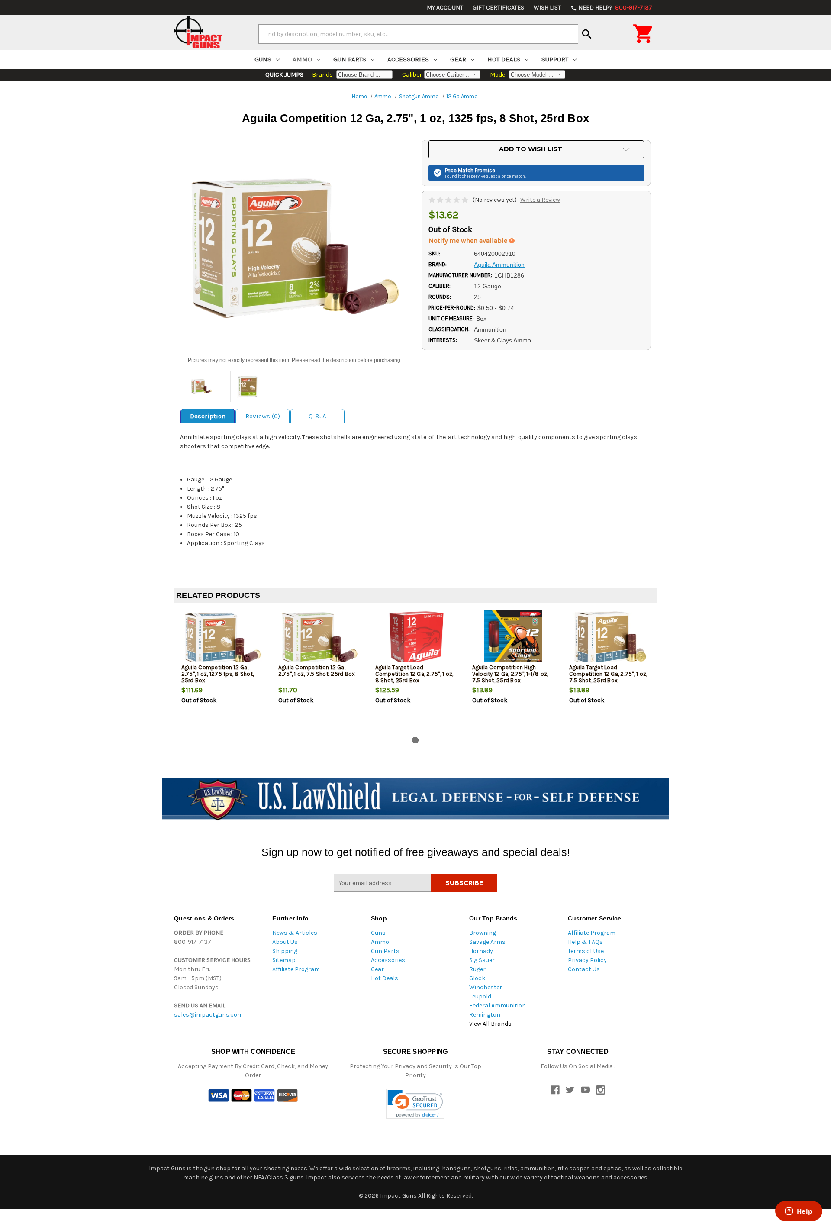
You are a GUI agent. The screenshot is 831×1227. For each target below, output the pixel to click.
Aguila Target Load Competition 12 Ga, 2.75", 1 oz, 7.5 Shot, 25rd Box (608, 674)
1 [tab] (415, 740)
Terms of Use (586, 951)
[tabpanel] (222, 671)
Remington (484, 1014)
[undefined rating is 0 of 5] (449, 199)
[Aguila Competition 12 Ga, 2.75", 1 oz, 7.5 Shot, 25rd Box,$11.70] (319, 638)
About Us (285, 942)
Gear (458, 59)
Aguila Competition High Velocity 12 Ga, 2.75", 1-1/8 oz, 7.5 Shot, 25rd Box (510, 674)
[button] (415, 1103)
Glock (477, 978)
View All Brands (490, 1023)
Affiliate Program (296, 969)
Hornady (481, 951)
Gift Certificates (498, 7)
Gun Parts (349, 59)
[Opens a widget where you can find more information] (798, 1212)
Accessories (408, 59)
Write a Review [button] (540, 199)
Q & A (317, 416)
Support (554, 59)
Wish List (547, 7)
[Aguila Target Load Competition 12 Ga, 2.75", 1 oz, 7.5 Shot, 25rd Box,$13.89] (610, 638)
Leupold (480, 996)
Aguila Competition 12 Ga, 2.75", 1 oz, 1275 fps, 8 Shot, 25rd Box (217, 674)
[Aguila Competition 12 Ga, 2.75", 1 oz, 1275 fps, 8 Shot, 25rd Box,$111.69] (222, 638)
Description (207, 416)
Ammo (302, 59)
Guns (262, 59)
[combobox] (418, 33)
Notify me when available (468, 240)
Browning (482, 932)
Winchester (485, 987)
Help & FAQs (585, 942)
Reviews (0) (262, 416)
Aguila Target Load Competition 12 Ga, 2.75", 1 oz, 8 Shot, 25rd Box (414, 674)
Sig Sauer (482, 960)
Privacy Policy (587, 960)
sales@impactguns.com (208, 1014)
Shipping (284, 951)
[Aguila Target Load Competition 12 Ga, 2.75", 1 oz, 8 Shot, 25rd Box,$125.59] (416, 638)
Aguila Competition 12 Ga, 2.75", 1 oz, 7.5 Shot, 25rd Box (316, 670)
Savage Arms (487, 942)
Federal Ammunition (497, 1005)
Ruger (477, 969)
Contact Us (584, 969)
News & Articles (294, 932)
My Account (445, 7)
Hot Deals (503, 59)
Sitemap (284, 960)
